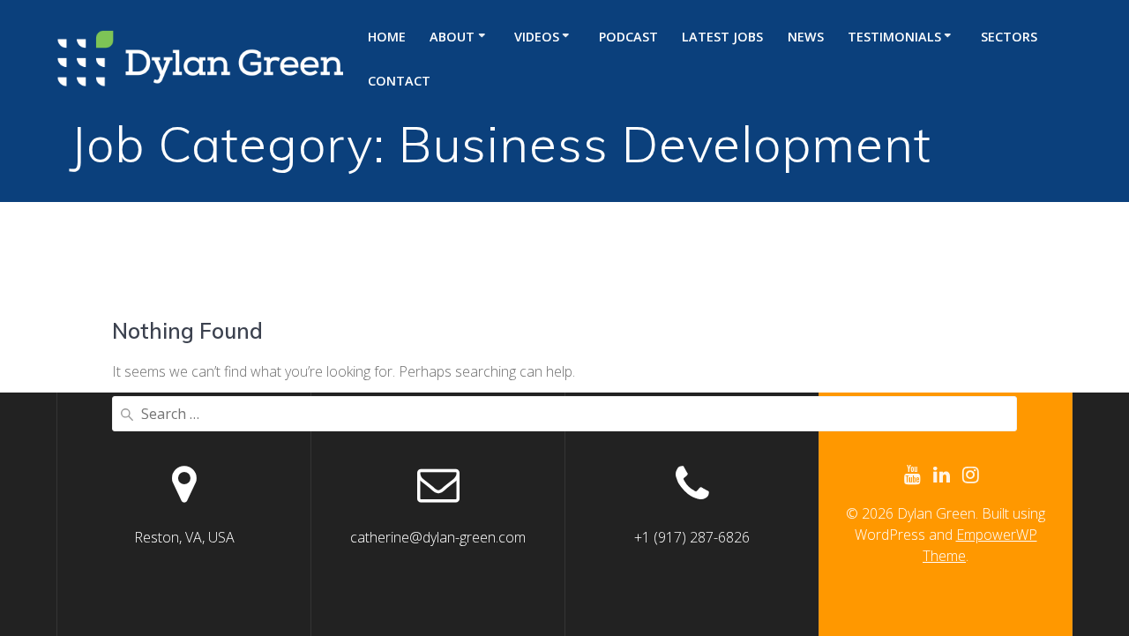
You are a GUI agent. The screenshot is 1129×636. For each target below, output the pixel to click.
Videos (536, 36)
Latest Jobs (722, 36)
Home (387, 36)
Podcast (628, 36)
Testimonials (894, 36)
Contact (399, 80)
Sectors (1009, 36)
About (452, 36)
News (806, 36)
